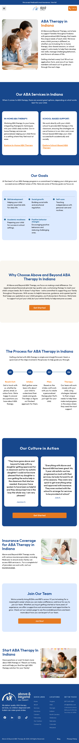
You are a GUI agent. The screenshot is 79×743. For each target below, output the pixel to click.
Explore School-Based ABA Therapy (55, 146)
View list (54, 2)
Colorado (53, 724)
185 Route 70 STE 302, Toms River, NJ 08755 (70, 711)
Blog (58, 739)
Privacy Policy (72, 739)
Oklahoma (53, 718)
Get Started (39, 307)
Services (36, 708)
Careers (36, 714)
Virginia (52, 701)
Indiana (52, 711)
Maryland (53, 727)
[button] (4, 8)
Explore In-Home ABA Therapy (18, 145)
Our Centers (38, 721)
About (36, 705)
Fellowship (37, 718)
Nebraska (53, 721)
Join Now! (39, 621)
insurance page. (8, 568)
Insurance (37, 711)
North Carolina (54, 714)
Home (36, 701)
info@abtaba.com (70, 705)
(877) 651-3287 (69, 701)
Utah (51, 705)
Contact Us (37, 724)
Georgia (52, 708)
